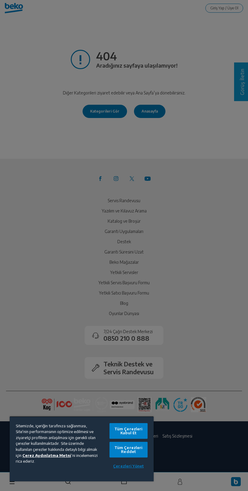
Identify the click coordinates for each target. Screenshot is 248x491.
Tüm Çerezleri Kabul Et (128, 430)
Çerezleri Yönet (128, 466)
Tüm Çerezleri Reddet (128, 449)
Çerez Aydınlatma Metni (46, 455)
